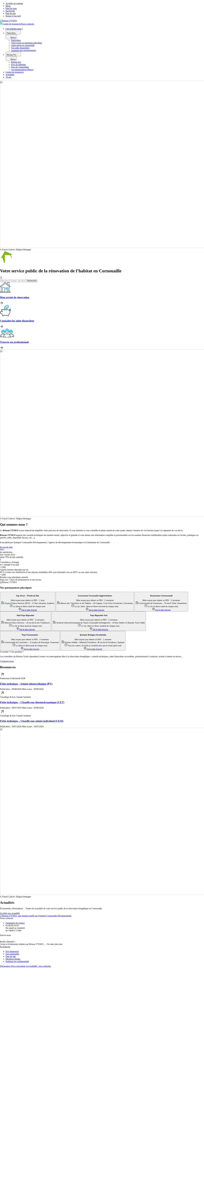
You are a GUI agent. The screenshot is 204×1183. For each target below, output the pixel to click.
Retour (13, 38)
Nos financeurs (12, 951)
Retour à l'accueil (13, 16)
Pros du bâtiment (18, 64)
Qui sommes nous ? (14, 28)
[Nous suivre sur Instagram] (9, 939)
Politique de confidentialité (17, 961)
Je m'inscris (5, 946)
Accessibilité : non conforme (38, 966)
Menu (8, 6)
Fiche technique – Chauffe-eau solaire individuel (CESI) (31, 721)
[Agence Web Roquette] (102, 1181)
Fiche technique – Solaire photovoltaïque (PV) (26, 683)
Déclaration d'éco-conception (13, 966)
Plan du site (11, 13)
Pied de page (11, 8)
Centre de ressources (11, 24)
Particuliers (11, 33)
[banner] (8, 21)
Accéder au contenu (14, 3)
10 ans (8, 77)
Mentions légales (13, 959)
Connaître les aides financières (17, 320)
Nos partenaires (12, 954)
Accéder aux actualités (10, 913)
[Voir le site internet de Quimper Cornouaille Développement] (35, 916)
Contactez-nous (7, 661)
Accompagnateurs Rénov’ (22, 69)
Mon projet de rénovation (14, 297)
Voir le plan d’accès (29, 610)
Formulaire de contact (15, 923)
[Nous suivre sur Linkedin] (6, 939)
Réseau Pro (12, 55)
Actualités (10, 74)
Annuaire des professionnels (23, 50)
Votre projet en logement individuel (26, 43)
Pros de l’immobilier (20, 67)
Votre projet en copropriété (22, 45)
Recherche (10, 11)
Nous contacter (28, 24)
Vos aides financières (20, 48)
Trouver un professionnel (14, 342)
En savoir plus (6, 547)
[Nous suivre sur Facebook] (2, 939)
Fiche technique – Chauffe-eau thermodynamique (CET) (32, 702)
